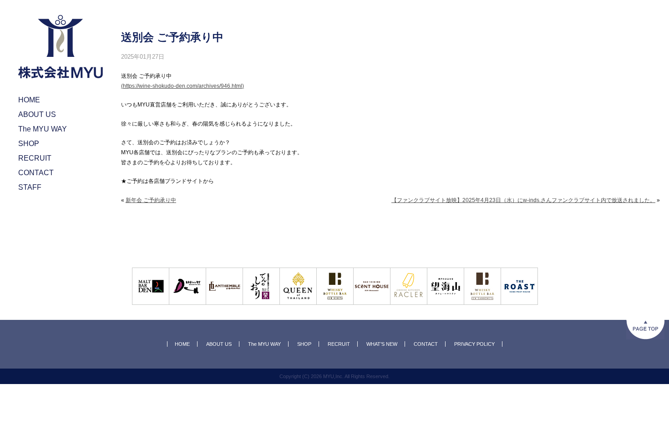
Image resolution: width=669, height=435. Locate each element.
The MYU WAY (264, 344)
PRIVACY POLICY (474, 344)
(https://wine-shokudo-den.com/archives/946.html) (182, 86)
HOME (182, 344)
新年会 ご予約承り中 (151, 200)
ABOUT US (219, 344)
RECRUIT (339, 344)
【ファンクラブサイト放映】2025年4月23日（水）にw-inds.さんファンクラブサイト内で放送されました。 (523, 200)
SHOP (304, 344)
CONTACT (426, 344)
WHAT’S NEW (381, 344)
